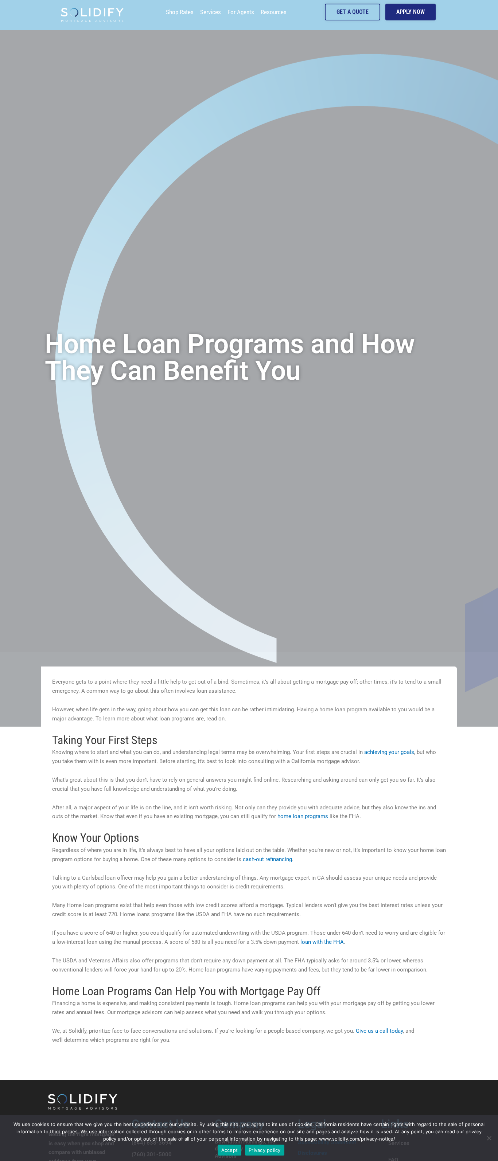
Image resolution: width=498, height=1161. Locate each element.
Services (210, 12)
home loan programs (302, 816)
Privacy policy (265, 1150)
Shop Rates (180, 12)
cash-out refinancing (267, 859)
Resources (274, 12)
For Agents (240, 12)
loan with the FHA (322, 942)
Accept (229, 1150)
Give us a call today (379, 1031)
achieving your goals (389, 752)
